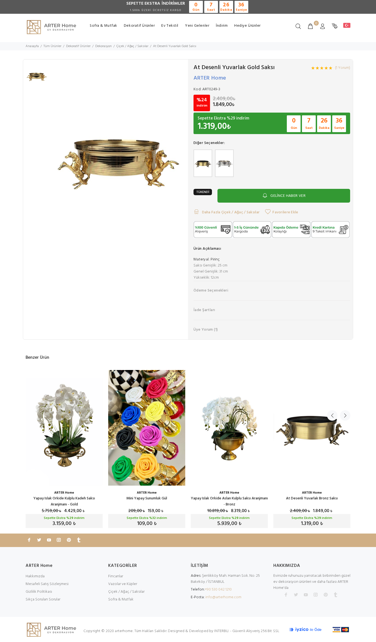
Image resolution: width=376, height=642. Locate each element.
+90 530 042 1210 (218, 589)
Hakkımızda (35, 576)
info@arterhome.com (223, 597)
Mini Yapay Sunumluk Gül (146, 498)
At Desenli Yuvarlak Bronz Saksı (312, 498)
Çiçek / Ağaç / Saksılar (126, 592)
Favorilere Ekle (285, 212)
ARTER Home (210, 78)
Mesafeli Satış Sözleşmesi (47, 584)
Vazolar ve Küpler (122, 584)
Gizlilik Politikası (39, 592)
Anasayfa (32, 46)
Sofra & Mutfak (103, 26)
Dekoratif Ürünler (139, 26)
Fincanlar (115, 576)
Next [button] (345, 415)
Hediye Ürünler (247, 26)
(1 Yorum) (342, 68)
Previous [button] (332, 415)
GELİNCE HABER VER (288, 196)
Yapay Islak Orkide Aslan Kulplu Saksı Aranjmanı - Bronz (229, 501)
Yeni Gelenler (197, 26)
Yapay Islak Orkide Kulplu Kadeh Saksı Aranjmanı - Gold (64, 501)
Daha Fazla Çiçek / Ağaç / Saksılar (230, 212)
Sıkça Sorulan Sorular (43, 599)
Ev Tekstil (169, 26)
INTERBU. (221, 631)
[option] (37, 78)
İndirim (222, 26)
